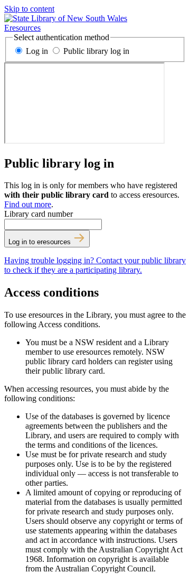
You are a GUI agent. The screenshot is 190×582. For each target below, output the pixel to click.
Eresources (22, 27)
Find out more (27, 204)
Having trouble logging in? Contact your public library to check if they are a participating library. (95, 265)
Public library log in (95, 51)
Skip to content (29, 8)
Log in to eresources (40, 242)
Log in (37, 51)
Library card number (38, 213)
